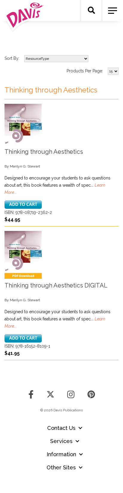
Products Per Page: (85, 71)
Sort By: (11, 58)
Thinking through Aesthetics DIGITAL (55, 285)
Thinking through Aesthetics (43, 151)
